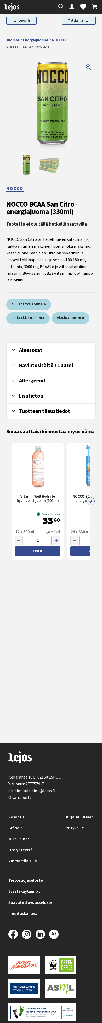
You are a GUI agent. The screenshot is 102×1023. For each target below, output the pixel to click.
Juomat (13, 40)
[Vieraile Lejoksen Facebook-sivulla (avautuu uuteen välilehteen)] (13, 934)
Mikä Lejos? (18, 839)
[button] (51, 104)
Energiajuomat (36, 40)
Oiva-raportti (20, 798)
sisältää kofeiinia (28, 318)
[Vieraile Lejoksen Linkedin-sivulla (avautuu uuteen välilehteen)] (40, 934)
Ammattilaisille (22, 861)
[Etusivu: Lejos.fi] (11, 7)
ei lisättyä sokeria (29, 304)
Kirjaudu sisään (80, 817)
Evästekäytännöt (24, 891)
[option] (26, 165)
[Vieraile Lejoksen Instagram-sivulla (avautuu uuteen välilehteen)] (26, 934)
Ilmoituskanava (22, 913)
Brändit (15, 828)
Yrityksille (75, 828)
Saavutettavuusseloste (30, 902)
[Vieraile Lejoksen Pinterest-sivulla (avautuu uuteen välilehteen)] (54, 934)
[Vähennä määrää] (19, 540)
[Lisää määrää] (56, 540)
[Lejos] (20, 758)
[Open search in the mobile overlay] (59, 7)
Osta (37, 551)
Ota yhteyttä (20, 850)
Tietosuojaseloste (25, 880)
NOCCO (58, 40)
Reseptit (16, 817)
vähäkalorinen (70, 318)
